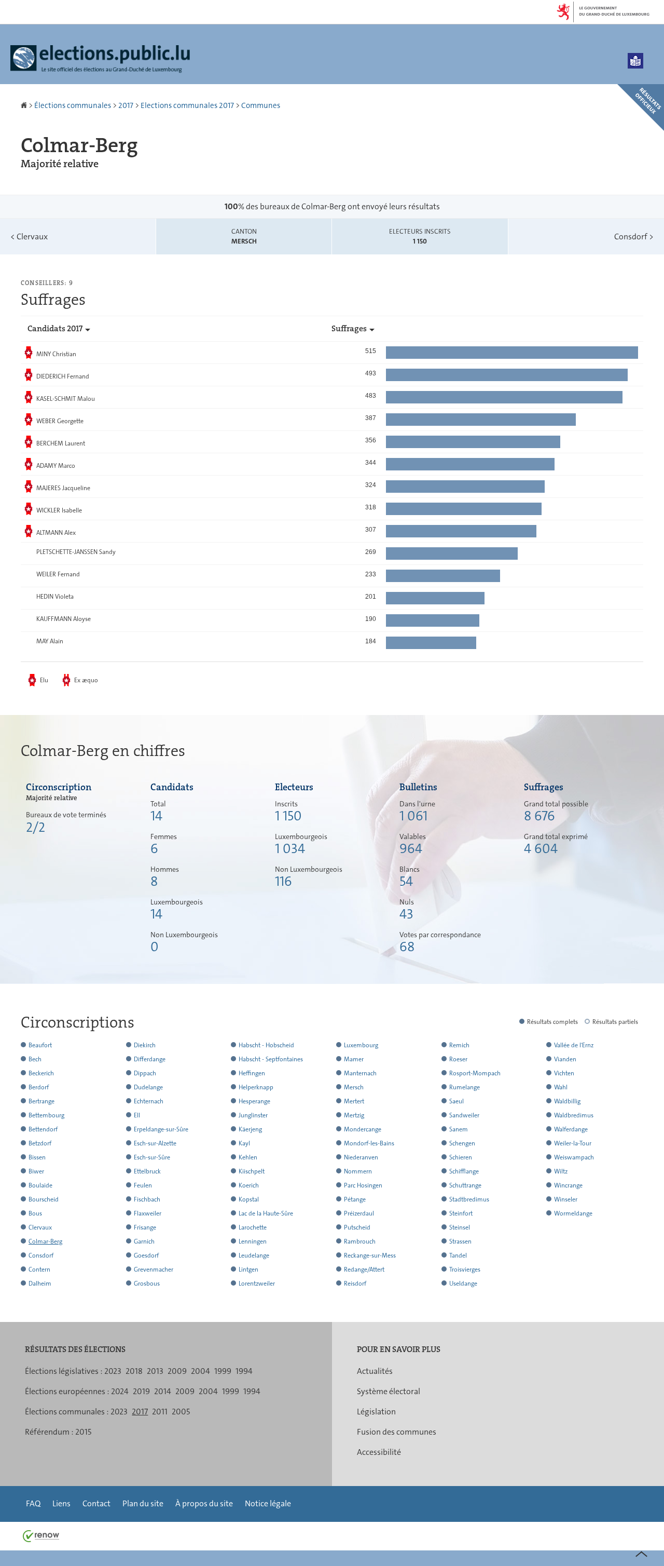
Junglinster (253, 1115)
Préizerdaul (359, 1213)
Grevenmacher (153, 1269)
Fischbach (147, 1199)
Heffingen (252, 1073)
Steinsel (459, 1227)
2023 (112, 1371)
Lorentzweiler (257, 1283)
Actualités (375, 1371)
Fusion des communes (396, 1431)
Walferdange (571, 1129)
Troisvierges (464, 1269)
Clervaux (29, 236)
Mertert (354, 1101)
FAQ (33, 1503)
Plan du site (142, 1503)
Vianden (565, 1059)
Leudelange (254, 1255)
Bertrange (41, 1101)
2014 (162, 1391)
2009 (177, 1371)
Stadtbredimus (469, 1199)
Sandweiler (464, 1115)
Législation (376, 1411)
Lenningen (253, 1241)
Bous (35, 1213)
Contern (39, 1269)
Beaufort (40, 1045)
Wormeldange (573, 1213)
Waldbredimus (573, 1115)
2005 (181, 1411)
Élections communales (72, 105)
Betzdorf (40, 1143)
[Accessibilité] (635, 60)
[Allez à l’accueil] (25, 105)
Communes (260, 105)
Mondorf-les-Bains (369, 1143)
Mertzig (354, 1115)
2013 (155, 1371)
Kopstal (249, 1199)
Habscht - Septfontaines (271, 1059)
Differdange (149, 1059)
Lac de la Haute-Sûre (266, 1213)
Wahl (561, 1087)
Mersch (354, 1087)
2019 (141, 1391)
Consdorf (634, 236)
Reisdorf (355, 1283)
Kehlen (248, 1157)
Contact (96, 1503)
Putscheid (357, 1227)
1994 (244, 1371)
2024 (120, 1391)
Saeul (456, 1101)
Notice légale (268, 1503)
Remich (459, 1045)
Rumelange (464, 1087)
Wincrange (568, 1185)
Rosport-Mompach (475, 1073)
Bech (35, 1059)
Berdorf (39, 1087)
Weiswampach (574, 1157)
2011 (160, 1411)
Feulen (143, 1185)
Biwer (36, 1171)
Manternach (360, 1073)
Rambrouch (360, 1241)
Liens (61, 1503)
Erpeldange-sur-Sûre (161, 1129)
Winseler (565, 1199)
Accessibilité (379, 1452)
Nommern (358, 1171)
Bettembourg (46, 1115)
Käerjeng (250, 1129)
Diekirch (145, 1045)
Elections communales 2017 (187, 105)
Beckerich (41, 1073)
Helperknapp (256, 1087)
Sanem (458, 1129)
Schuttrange (465, 1185)
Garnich (144, 1241)
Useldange (463, 1283)
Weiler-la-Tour (572, 1143)
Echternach (148, 1101)
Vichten (564, 1073)
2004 (200, 1371)
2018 (134, 1371)
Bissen (37, 1157)
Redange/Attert (364, 1269)
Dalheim (40, 1283)
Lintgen (248, 1269)
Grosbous (147, 1283)
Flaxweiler (147, 1213)
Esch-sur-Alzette (155, 1143)
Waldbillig (567, 1101)
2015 (83, 1431)
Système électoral (388, 1391)
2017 (125, 105)
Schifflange (464, 1171)
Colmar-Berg (45, 1241)
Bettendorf (43, 1129)
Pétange (355, 1199)
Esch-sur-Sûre (152, 1157)
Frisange (145, 1227)
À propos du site (204, 1503)
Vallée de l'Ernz (573, 1045)
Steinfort (461, 1213)
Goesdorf (146, 1255)
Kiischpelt (252, 1171)
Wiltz (561, 1171)
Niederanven (361, 1157)
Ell (137, 1115)
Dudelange (148, 1087)
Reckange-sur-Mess (370, 1255)
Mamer (354, 1059)
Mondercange (362, 1129)
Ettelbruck (147, 1171)
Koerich (249, 1185)
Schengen (462, 1143)
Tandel (458, 1255)
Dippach (145, 1073)
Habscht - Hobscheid (266, 1045)
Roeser (458, 1059)
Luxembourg (361, 1045)
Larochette (253, 1227)
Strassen (460, 1241)
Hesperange (254, 1101)
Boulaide (40, 1185)
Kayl (244, 1143)
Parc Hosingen (363, 1185)
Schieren (460, 1157)
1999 (222, 1371)
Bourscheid (44, 1199)
